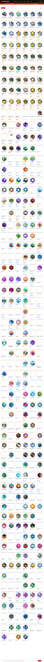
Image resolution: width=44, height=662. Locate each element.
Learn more (35, 3)
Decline (36, 660)
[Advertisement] (22, 651)
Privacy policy (22, 660)
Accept (40, 660)
